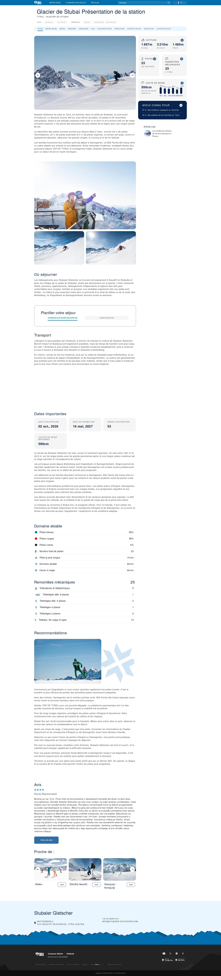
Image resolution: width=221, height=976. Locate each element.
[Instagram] (176, 953)
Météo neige (51, 29)
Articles (95, 2)
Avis (93, 29)
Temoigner (84, 29)
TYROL (40, 16)
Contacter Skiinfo (55, 953)
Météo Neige (55, 2)
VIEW (62, 885)
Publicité (70, 953)
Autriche (62, 22)
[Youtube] (163, 953)
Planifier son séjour (76, 2)
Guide (40, 29)
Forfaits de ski (134, 29)
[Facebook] (182, 953)
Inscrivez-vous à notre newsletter (58, 957)
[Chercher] (168, 2)
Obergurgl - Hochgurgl (105, 22)
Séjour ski (149, 29)
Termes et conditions (73, 964)
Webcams (72, 29)
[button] (85, 389)
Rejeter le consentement (115, 964)
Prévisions (120, 29)
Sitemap (84, 964)
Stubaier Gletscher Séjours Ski (62, 318)
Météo (62, 29)
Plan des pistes (105, 29)
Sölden (87, 22)
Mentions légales (40, 964)
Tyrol (177, 115)
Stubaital (49, 22)
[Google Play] (167, 959)
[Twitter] (170, 953)
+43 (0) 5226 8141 (110, 918)
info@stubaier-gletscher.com (120, 921)
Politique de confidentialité (56, 964)
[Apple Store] (179, 959)
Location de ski (164, 29)
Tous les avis (46, 840)
